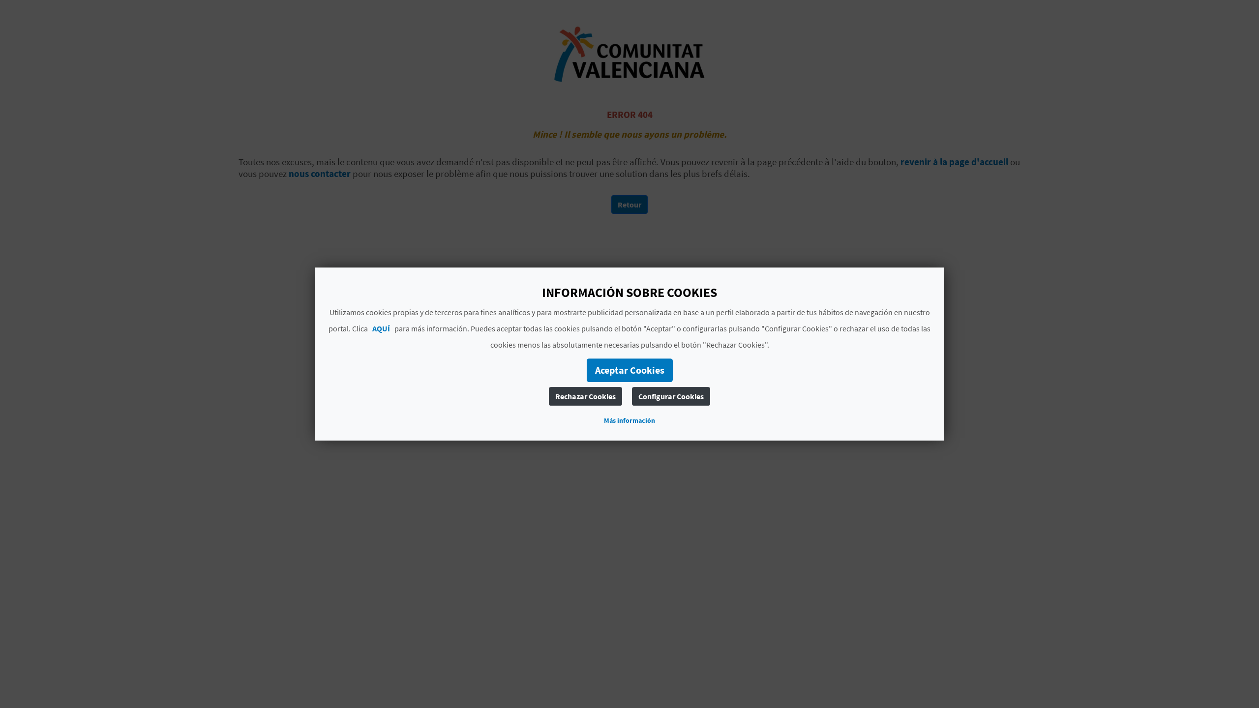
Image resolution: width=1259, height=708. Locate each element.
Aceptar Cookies (629, 370)
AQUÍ (381, 328)
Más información (629, 420)
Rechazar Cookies (585, 396)
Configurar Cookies (671, 396)
